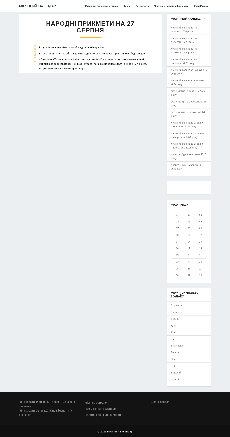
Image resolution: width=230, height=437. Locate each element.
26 (189, 268)
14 (189, 241)
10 (177, 235)
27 (200, 268)
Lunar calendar (159, 402)
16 (177, 248)
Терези (175, 318)
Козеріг (175, 379)
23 (189, 261)
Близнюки (177, 345)
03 (200, 214)
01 (177, 214)
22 (177, 261)
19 (177, 255)
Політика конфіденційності (103, 415)
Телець (175, 352)
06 (200, 221)
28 (177, 275)
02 (189, 214)
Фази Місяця (201, 5)
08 (189, 228)
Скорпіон (176, 312)
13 (177, 241)
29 (189, 275)
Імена (127, 5)
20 (189, 255)
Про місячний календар (100, 409)
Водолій (176, 372)
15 (200, 241)
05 (189, 221)
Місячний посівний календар (171, 5)
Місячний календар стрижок (102, 5)
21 (200, 255)
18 (200, 248)
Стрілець (176, 305)
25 (177, 268)
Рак (173, 338)
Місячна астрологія (97, 402)
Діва (173, 325)
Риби (174, 365)
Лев (173, 332)
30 (200, 275)
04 (177, 221)
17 (189, 248)
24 (200, 261)
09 (200, 228)
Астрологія (142, 5)
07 (177, 228)
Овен (174, 359)
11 (189, 235)
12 (200, 235)
